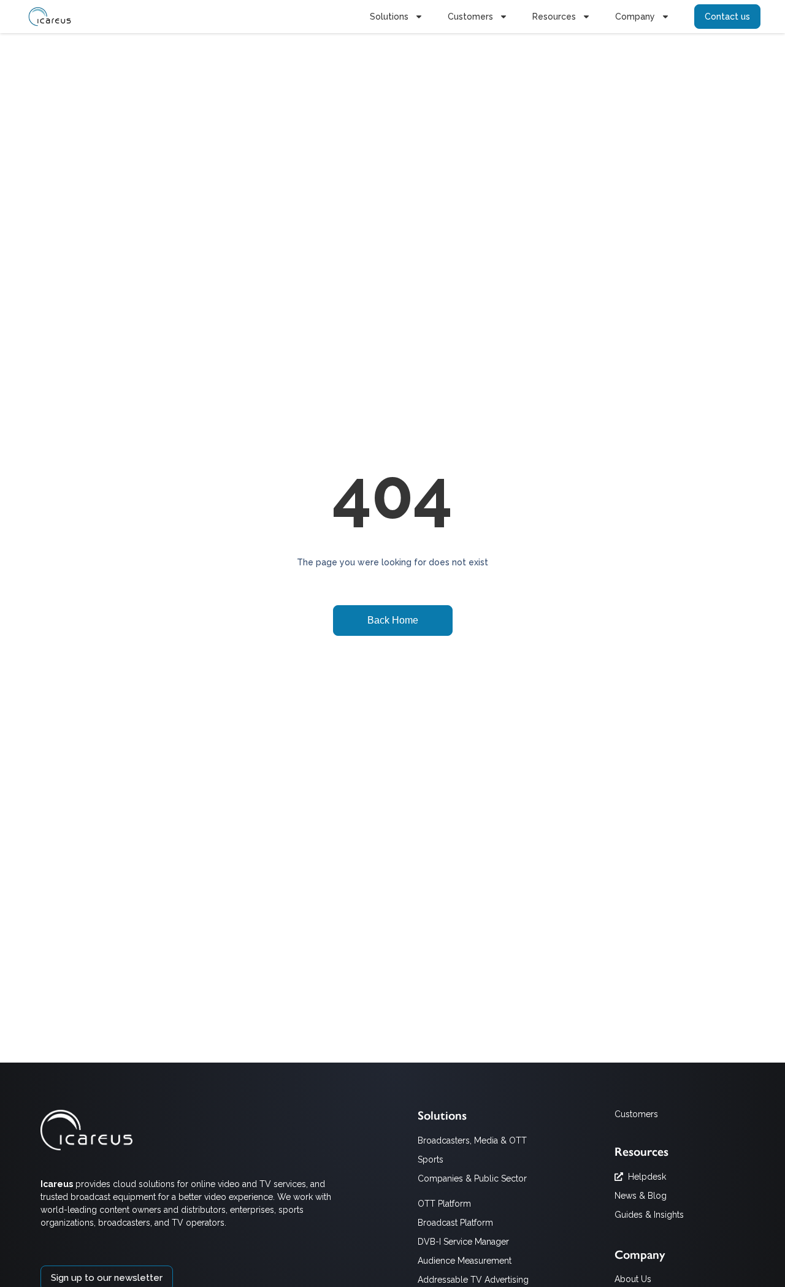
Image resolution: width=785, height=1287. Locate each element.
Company (635, 16)
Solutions (389, 16)
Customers (470, 16)
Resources (554, 16)
